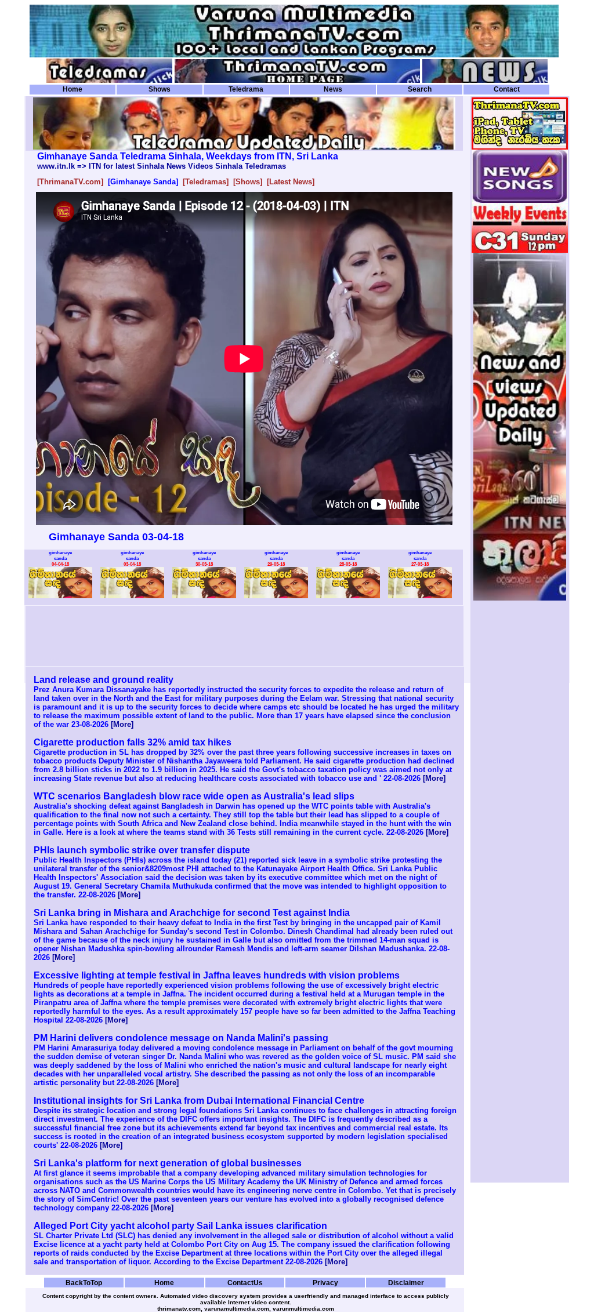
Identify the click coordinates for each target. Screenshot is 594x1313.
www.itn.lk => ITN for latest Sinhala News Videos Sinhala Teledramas (161, 166)
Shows (159, 89)
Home (72, 89)
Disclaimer (406, 1282)
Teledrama (246, 89)
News (333, 89)
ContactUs (245, 1282)
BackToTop (84, 1282)
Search (420, 89)
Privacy (325, 1282)
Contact (507, 89)
